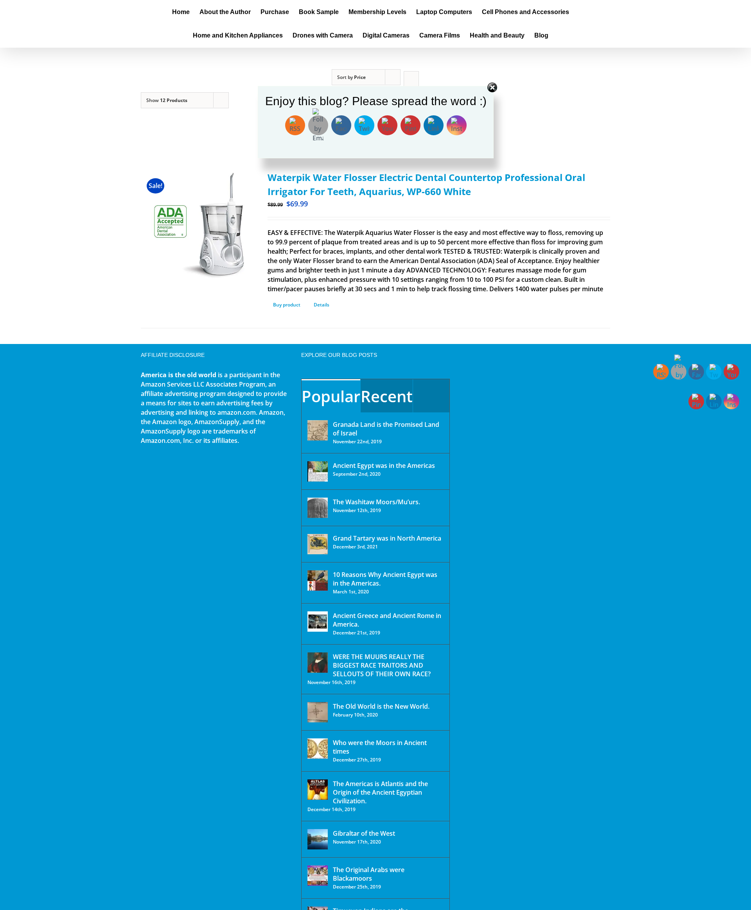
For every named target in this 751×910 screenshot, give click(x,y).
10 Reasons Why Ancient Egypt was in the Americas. (385, 579)
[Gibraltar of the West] (317, 839)
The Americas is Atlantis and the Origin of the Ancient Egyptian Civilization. (380, 792)
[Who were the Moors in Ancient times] (317, 748)
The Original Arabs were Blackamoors (368, 874)
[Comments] (431, 395)
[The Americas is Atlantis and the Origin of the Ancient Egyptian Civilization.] (317, 789)
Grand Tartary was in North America (387, 538)
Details (321, 304)
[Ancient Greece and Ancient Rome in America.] (317, 621)
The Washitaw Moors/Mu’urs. (376, 502)
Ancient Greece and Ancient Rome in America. (387, 620)
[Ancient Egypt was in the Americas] (317, 471)
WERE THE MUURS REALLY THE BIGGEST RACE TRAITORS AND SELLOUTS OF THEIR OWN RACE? (382, 665)
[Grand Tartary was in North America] (317, 544)
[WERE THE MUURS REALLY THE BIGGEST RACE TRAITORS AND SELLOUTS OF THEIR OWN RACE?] (317, 662)
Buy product (286, 304)
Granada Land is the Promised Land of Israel (386, 428)
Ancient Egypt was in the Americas (384, 465)
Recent (387, 396)
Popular (331, 396)
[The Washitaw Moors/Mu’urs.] (317, 508)
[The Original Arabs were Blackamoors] (317, 875)
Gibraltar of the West (364, 833)
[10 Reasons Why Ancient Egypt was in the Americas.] (317, 580)
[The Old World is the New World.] (317, 712)
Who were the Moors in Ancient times (380, 747)
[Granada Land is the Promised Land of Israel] (317, 430)
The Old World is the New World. (381, 706)
